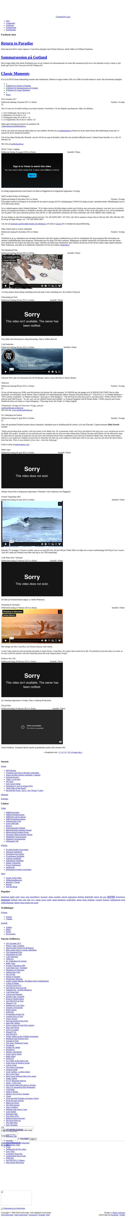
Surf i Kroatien (11, 1125)
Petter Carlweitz (119, 1213)
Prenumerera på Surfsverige (14, 1208)
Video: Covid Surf (13, 779)
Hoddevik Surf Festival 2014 (17, 1039)
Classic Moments (15, 73)
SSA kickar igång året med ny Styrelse (21, 1085)
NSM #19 (10, 1058)
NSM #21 (10, 959)
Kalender (4, 799)
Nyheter (4, 913)
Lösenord (4, 1136)
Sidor (3, 874)
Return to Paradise (17, 43)
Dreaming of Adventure (15, 970)
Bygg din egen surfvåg (15, 1101)
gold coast (22, 900)
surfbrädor (71, 900)
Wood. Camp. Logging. (15, 946)
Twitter (122, 1215)
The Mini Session (13, 1105)
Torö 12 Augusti (12, 1030)
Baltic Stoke (10, 1056)
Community (10, 23)
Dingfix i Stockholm (14, 1052)
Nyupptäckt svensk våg (15, 1014)
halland (14, 900)
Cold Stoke (10, 1089)
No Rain (9, 1140)
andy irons (20, 897)
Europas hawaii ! (12, 777)
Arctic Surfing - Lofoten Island (18, 1072)
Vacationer (10, 1045)
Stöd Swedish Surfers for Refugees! (20, 948)
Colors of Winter (12, 983)
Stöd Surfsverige (21, 1215)
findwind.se (65, 245)
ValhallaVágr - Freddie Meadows (19, 990)
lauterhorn (120, 897)
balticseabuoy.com (22, 444)
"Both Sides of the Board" (16, 788)
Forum (3, 766)
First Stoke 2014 (12, 1116)
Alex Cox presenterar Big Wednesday (20, 1087)
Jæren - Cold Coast (13, 1083)
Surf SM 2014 (11, 1034)
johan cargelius (55, 897)
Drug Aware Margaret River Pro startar (21, 1076)
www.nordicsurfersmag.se (22, 410)
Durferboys (10, 1050)
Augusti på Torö (12, 1041)
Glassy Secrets (11, 1019)
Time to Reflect (12, 1107)
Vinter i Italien (11, 1078)
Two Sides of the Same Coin (17, 1061)
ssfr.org (59, 224)
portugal (5, 899)
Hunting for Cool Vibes (15, 1005)
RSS (48, 1215)
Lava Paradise (11, 1132)
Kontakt (42, 1215)
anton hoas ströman (86, 900)
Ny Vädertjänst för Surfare (16, 961)
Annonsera (33, 1215)
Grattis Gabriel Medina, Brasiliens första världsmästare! (27, 981)
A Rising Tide (11, 1136)
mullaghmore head (117, 900)
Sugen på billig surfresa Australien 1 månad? (23, 775)
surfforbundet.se (65, 131)
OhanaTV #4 (11, 1003)
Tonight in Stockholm (14, 1008)
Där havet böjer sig (13, 1120)
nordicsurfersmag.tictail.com (12, 408)
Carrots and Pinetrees (14, 994)
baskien (106, 900)
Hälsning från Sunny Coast (16, 1109)
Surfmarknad (11, 28)
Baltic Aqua (10, 963)
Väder (3, 808)
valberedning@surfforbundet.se (13, 126)
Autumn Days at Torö (14, 1016)
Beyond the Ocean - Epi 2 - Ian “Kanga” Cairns (24, 790)
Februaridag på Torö (14, 954)
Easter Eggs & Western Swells (18, 1063)
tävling (81, 897)
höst (28, 900)
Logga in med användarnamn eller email (16, 1130)
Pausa (8, 95)
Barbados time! (12, 1114)
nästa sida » (77, 752)
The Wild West (11, 1123)
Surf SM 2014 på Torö (15, 1001)
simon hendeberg (59, 900)
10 (72, 752)
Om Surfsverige (7, 1215)
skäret (17, 902)
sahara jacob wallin (43, 900)
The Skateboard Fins (14, 952)
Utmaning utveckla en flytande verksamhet (22, 773)
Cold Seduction (12, 957)
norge (111, 896)
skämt (12, 897)
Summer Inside (12, 1070)
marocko (89, 896)
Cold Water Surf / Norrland (16, 968)
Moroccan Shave (12, 1103)
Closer (8, 1096)
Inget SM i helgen (13, 1023)
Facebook (114, 1215)
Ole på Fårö (10, 974)
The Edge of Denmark (14, 1067)
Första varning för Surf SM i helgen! (20, 1025)
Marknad (4, 795)
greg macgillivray (33, 897)
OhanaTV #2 (11, 1032)
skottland (5, 897)
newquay (44, 897)
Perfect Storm (11, 1010)
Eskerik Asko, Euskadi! (15, 997)
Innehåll (4, 923)
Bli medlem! (6, 1145)
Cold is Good (11, 1065)
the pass (103, 897)
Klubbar (4, 845)
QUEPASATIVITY (14, 985)
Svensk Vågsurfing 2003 (15, 966)
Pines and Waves (12, 1028)
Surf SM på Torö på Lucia (16, 988)
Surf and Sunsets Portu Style (17, 1021)
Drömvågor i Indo (13, 1145)
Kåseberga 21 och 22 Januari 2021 (19, 786)
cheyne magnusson (69, 897)
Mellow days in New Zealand (17, 1094)
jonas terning (25, 903)
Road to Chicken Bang (15, 999)
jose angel (34, 903)
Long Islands (11, 1112)
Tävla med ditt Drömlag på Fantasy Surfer (22, 1098)
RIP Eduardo (11, 770)
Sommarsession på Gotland (24, 57)
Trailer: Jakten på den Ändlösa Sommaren (22, 1036)
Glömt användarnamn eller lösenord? (15, 1143)
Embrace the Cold (13, 972)
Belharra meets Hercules (15, 1118)
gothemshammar (7, 903)
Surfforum (10, 25)
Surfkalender (11, 30)
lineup (96, 897)
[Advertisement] (61, 8)
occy (33, 900)
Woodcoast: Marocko (14, 979)
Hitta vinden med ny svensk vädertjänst (21, 950)
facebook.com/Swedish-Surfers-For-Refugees (28, 224)
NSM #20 (10, 1012)
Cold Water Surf (12, 992)
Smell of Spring (12, 1092)
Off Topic (10, 782)
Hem (8, 21)
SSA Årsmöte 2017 (13, 943)
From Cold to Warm (14, 1054)
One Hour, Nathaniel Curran (17, 1043)
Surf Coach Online (13, 784)
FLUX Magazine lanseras (16, 1081)
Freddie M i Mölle (13, 1047)
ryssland (98, 900)
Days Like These (12, 1074)
